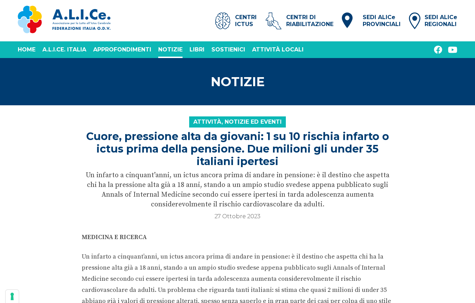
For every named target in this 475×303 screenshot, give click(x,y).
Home (26, 49)
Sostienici (228, 49)
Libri (197, 49)
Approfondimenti (122, 49)
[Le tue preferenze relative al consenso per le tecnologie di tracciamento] (12, 296)
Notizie (170, 49)
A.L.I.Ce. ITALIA (64, 49)
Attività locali (278, 49)
